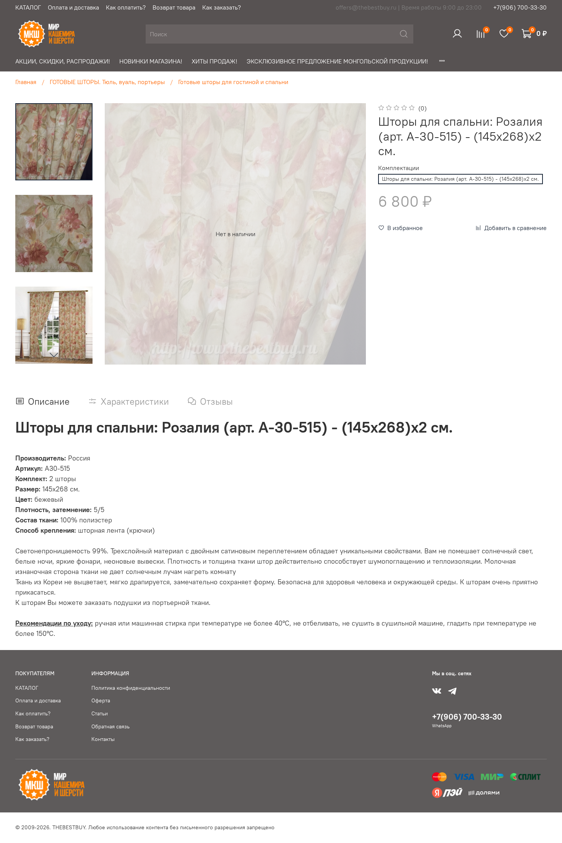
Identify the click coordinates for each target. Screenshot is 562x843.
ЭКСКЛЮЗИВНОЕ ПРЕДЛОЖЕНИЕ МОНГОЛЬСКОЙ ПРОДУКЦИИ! (337, 61)
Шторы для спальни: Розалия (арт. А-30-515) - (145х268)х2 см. (460, 178)
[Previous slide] (120, 234)
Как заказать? (221, 7)
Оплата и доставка (73, 7)
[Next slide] (54, 354)
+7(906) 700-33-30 (520, 7)
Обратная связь (110, 726)
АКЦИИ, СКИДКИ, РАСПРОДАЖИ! (62, 61)
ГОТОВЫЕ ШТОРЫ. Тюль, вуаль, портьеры (107, 82)
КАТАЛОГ (28, 7)
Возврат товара (174, 7)
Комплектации (398, 168)
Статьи (99, 713)
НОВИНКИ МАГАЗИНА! (150, 61)
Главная (25, 82)
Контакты (103, 739)
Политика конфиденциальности (130, 687)
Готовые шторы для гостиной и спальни (233, 82)
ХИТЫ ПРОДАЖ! (214, 61)
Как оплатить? (126, 7)
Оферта (100, 700)
